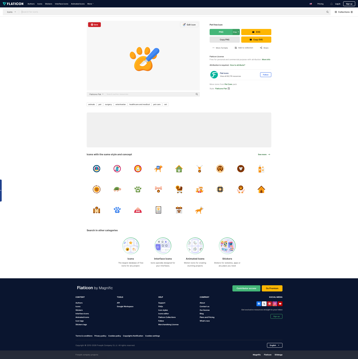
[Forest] (96, 168)
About (202, 303)
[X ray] (158, 168)
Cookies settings (152, 336)
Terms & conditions (84, 336)
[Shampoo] (261, 168)
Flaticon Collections (167, 317)
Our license (205, 310)
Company (204, 297)
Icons (39, 4)
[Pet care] (96, 189)
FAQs (160, 306)
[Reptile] (117, 189)
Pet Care (228, 84)
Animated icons (78, 4)
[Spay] (220, 168)
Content (80, 297)
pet (99, 104)
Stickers (48, 4)
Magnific (257, 355)
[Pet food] (138, 210)
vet (165, 104)
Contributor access (246, 288)
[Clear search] (321, 12)
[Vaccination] (199, 168)
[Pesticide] (117, 168)
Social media (275, 297)
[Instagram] (274, 303)
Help (160, 297)
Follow (161, 321)
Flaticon (267, 355)
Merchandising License (168, 324)
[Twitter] (264, 303)
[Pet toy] (158, 189)
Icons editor (163, 313)
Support (161, 303)
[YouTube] (280, 303)
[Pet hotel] (96, 210)
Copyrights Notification (133, 336)
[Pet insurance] (241, 189)
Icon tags (80, 321)
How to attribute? (237, 65)
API (118, 303)
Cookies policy (114, 336)
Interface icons (61, 4)
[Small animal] (241, 168)
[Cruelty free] (138, 168)
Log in (337, 4)
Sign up (349, 4)
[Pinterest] (269, 303)
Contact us (204, 306)
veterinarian (120, 104)
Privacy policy (100, 336)
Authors (31, 4)
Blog (202, 313)
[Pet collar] (199, 210)
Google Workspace (125, 306)
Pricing (320, 4)
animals (91, 104)
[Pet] (179, 189)
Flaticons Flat (221, 88)
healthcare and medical (139, 104)
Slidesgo (278, 355)
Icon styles (163, 310)
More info (266, 59)
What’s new (205, 321)
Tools (120, 297)
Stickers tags (81, 324)
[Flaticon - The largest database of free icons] (13, 3)
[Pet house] (261, 189)
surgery (108, 104)
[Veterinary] (179, 168)
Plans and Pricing (207, 317)
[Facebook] (258, 303)
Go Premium (272, 288)
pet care (157, 104)
